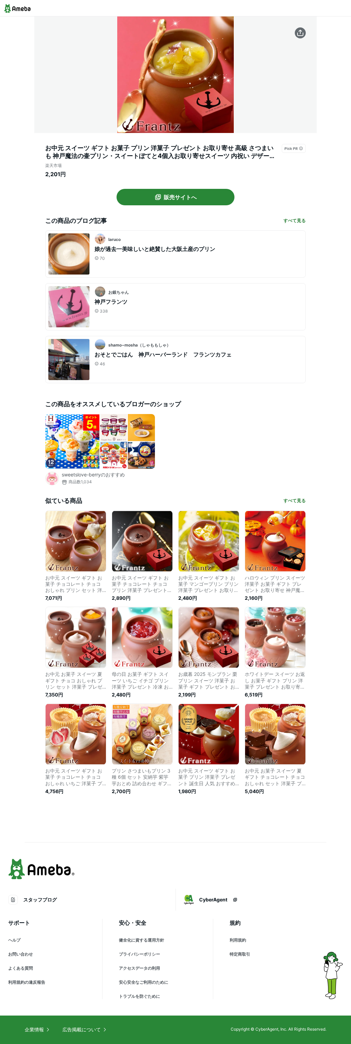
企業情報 (34, 1029)
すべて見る (294, 220)
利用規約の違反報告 (26, 982)
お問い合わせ (20, 954)
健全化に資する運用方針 (141, 940)
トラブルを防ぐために (139, 996)
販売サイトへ (180, 197)
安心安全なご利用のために (143, 982)
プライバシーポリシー (139, 954)
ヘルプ (14, 940)
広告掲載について (81, 1029)
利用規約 (238, 940)
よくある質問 (20, 968)
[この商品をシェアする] (300, 32)
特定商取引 (240, 954)
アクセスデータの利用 (139, 968)
